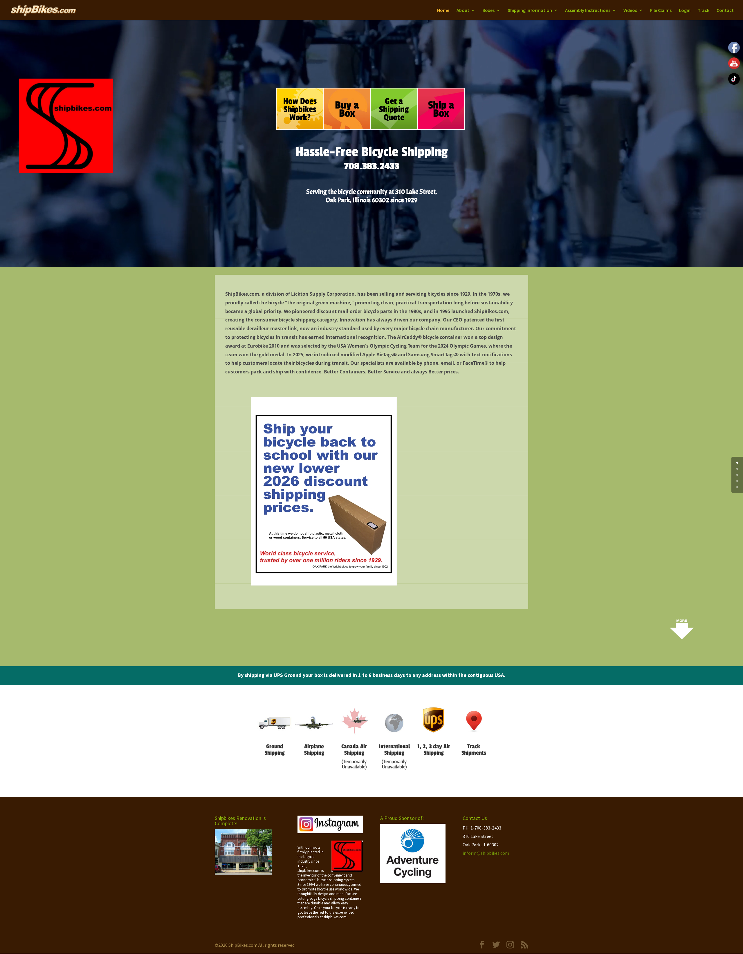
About (463, 10)
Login (684, 10)
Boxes (488, 10)
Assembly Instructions (587, 10)
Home (443, 10)
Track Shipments (473, 749)
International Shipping (394, 749)
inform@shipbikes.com (486, 853)
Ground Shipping (275, 749)
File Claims (661, 10)
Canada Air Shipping (354, 749)
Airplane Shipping (314, 749)
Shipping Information (530, 10)
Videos (630, 10)
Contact (725, 10)
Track (703, 10)
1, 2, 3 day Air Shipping (433, 749)
